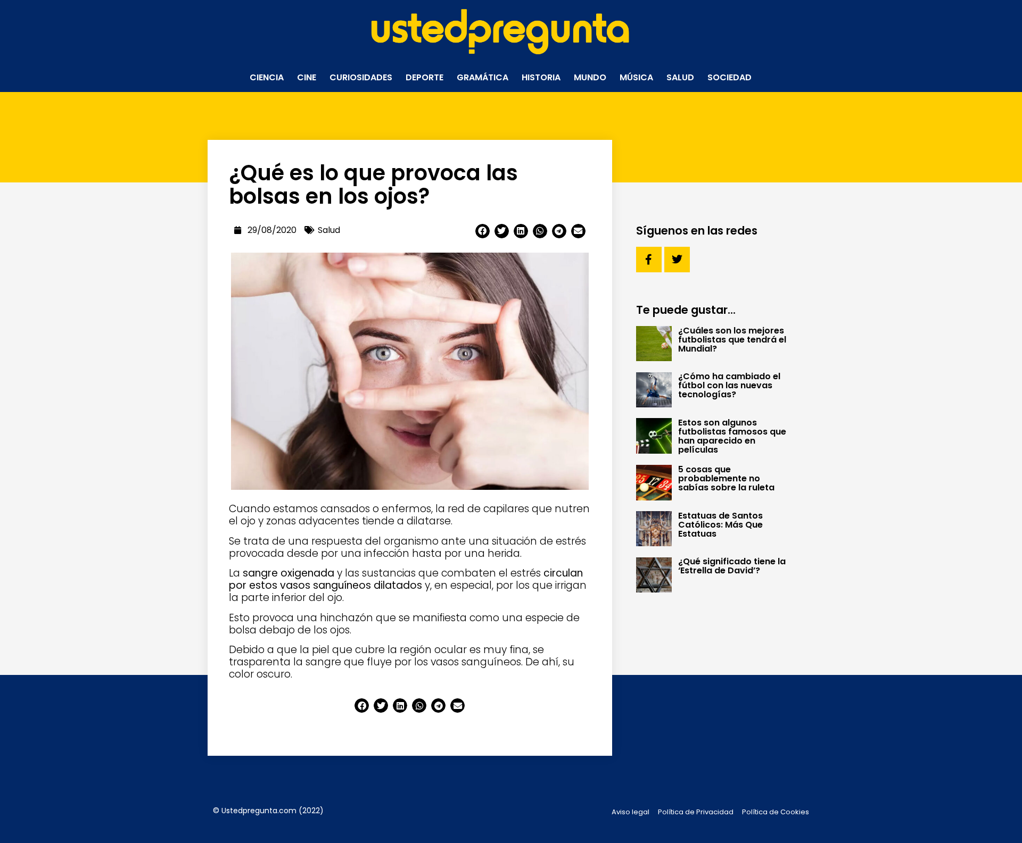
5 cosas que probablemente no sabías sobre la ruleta (726, 478)
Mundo (590, 77)
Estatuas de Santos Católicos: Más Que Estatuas (720, 525)
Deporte (424, 77)
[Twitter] (677, 259)
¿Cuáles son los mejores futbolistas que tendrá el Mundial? (732, 339)
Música (636, 77)
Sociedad (729, 77)
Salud (680, 77)
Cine (306, 77)
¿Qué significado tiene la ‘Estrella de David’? (732, 566)
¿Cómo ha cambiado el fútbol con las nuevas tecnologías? (729, 385)
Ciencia (267, 77)
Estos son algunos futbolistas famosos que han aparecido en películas (732, 436)
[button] (482, 231)
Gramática (482, 77)
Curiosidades (360, 77)
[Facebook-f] (649, 259)
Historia (541, 77)
